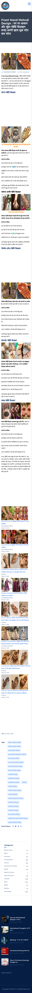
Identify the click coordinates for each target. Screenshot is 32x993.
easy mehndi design (14, 750)
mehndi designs (12, 794)
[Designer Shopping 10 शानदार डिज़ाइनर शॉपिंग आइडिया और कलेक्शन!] (14, 585)
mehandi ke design (13, 782)
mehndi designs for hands (15, 798)
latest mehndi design (14, 770)
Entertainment (8, 860)
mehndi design (12, 786)
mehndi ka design (13, 802)
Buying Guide (8, 850)
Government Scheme (10, 866)
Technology (7, 892)
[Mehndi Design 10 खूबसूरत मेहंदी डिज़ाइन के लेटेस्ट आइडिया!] (14, 513)
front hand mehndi (13, 758)
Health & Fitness (9, 872)
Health (6, 869)
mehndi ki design (13, 810)
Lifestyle (6, 879)
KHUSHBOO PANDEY (10, 72)
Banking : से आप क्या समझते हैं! (19, 940)
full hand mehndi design (15, 766)
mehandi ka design (13, 778)
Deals (5, 853)
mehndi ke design (13, 806)
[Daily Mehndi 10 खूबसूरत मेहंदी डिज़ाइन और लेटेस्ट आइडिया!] (14, 537)
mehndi (24, 782)
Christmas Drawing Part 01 (19, 950)
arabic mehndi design (14, 742)
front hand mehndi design (15, 762)
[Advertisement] (16, 110)
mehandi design (12, 774)
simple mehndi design (14, 822)
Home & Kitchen (9, 876)
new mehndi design (14, 814)
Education (7, 857)
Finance (6, 863)
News (6, 882)
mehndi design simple (14, 790)
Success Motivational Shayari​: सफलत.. (17, 918)
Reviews (6, 888)
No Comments (24, 72)
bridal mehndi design (14, 746)
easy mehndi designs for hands (17, 754)
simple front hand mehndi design (17, 818)
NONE (6, 885)
